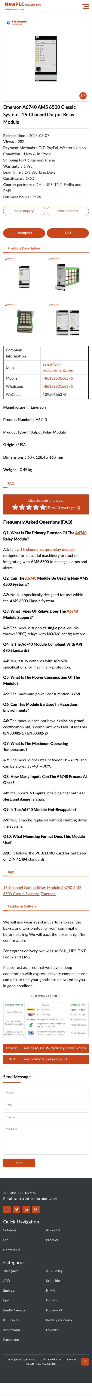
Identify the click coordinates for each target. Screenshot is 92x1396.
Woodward (11, 1330)
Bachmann (11, 1339)
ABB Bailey (54, 1271)
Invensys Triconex (59, 1320)
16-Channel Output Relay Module (31, 888)
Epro (6, 1300)
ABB (6, 1280)
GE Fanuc (53, 1300)
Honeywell (54, 1310)
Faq (6, 1240)
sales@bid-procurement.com (35, 1198)
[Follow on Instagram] (36, 1209)
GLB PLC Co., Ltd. (46, 1364)
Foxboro (52, 1330)
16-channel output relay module (47, 550)
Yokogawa (10, 1271)
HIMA (50, 1290)
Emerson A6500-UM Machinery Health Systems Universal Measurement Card (54, 1049)
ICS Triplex (11, 1320)
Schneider (53, 1280)
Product (52, 1240)
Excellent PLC (56, 1359)
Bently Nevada (14, 1310)
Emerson (48, 894)
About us (53, 1230)
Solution (9, 1230)
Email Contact (68, 211)
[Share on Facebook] (7, 1209)
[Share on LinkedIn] (26, 1209)
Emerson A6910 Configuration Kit (44, 1059)
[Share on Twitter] (16, 1209)
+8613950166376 (58, 378)
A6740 (80, 533)
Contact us (11, 1250)
